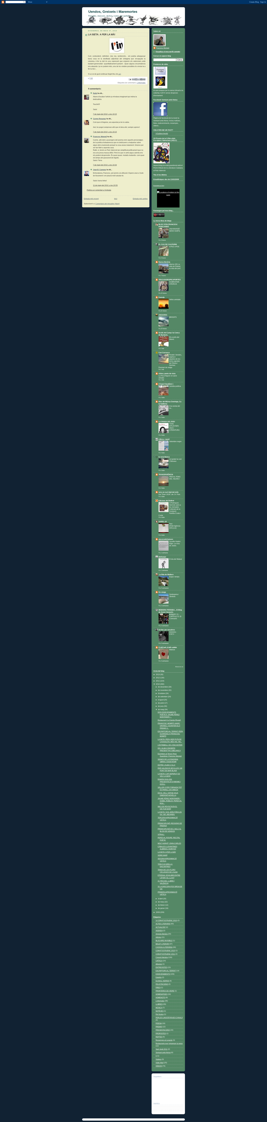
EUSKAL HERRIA (162, 981)
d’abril (160, 899)
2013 (158, 675)
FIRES (158, 988)
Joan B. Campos (99, 170)
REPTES (159, 1037)
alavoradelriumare (166, 539)
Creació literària (162, 957)
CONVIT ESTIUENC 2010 (165, 951)
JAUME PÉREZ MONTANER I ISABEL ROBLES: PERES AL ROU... (170, 801)
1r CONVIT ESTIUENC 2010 (166, 920)
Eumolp (162, 297)
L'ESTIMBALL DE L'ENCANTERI (170, 745)
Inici (115, 199)
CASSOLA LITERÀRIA (164, 947)
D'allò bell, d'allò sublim (168, 647)
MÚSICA (159, 1008)
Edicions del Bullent (166, 501)
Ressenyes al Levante (164, 1040)
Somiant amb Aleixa (163, 1053)
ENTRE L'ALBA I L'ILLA (166, 765)
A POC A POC (174, 246)
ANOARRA (163, 315)
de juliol (161, 703)
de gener (161, 908)
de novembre (163, 690)
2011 (158, 681)
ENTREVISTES (161, 967)
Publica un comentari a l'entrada (99, 190)
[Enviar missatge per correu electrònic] (129, 79)
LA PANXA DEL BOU (167, 422)
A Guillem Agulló (162, 134)
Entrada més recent (91, 199)
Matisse (172, 650)
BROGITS (173, 317)
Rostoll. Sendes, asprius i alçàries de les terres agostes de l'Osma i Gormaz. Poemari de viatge (170, 361)
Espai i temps (174, 577)
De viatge (162, 592)
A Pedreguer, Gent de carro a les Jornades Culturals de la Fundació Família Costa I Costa (170, 509)
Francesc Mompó (100, 137)
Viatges (158, 1059)
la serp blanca (164, 457)
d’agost (161, 700)
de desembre (163, 687)
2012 (158, 678)
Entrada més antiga (140, 199)
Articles (158, 937)
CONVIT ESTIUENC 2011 (165, 954)
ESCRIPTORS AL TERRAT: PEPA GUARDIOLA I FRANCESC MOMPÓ (170, 734)
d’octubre (161, 693)
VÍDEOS (159, 1066)
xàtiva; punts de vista (167, 374)
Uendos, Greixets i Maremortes (112, 11)
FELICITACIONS (162, 984)
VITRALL (161, 834)
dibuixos (159, 964)
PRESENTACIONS (163, 1030)
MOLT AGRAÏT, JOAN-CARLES (169, 843)
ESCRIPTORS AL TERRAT (166, 971)
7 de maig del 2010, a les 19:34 (105, 165)
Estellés (159, 977)
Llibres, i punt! (164, 439)
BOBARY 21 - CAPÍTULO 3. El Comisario (175, 616)
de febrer (161, 905)
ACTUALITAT (160, 927)
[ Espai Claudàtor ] (166, 384)
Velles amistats (175, 299)
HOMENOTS (160, 998)
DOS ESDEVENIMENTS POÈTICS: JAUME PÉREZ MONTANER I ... (169, 714)
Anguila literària (162, 934)
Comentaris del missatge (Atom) (107, 204)
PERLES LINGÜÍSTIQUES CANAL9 (169, 1018)
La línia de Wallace (166, 575)
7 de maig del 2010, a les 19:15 (105, 114)
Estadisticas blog (158, 185)
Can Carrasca (164, 353)
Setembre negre (175, 441)
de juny (161, 706)
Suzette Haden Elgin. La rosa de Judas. (175, 543)
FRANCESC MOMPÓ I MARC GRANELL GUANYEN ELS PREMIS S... (169, 725)
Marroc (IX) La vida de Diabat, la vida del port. (175, 266)
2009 (158, 912)
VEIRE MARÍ (162, 855)
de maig (161, 710)
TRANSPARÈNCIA (166, 475)
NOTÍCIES (159, 1011)
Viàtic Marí (160, 1063)
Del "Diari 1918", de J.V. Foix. (170, 494)
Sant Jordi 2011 (161, 1049)
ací (119, 74)
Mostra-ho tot (179, 666)
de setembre (163, 697)
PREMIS (159, 1027)
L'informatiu (141, 83)
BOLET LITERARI (162, 944)
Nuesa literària (164, 262)
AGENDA (159, 931)
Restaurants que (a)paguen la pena (169, 1044)
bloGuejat (162, 557)
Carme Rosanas (99, 119)
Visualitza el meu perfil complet (167, 52)
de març (161, 902)
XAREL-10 (163, 522)
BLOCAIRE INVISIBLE (164, 941)
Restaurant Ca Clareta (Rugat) (169, 720)
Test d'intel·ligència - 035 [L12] (175, 526)
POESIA (159, 1023)
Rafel (95, 93)
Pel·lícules (160, 1014)
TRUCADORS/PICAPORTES (170, 280)
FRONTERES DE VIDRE (165, 991)
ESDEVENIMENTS (163, 974)
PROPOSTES (161, 1034)
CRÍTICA (159, 961)
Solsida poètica (175, 386)
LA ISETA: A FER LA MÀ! (167, 852)
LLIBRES (159, 1004)
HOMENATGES (161, 994)
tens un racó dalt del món (168, 492)
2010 (158, 684)
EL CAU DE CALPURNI (168, 244)
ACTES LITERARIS (163, 924)
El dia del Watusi (175, 559)
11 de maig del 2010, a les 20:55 (105, 185)
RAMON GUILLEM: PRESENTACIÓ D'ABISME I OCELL (169, 781)
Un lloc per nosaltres (167, 630)
